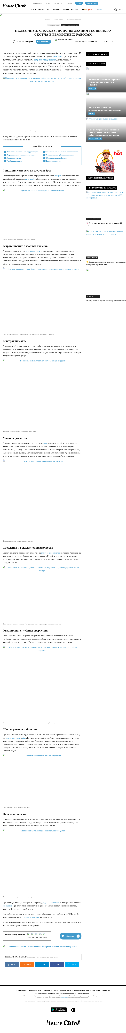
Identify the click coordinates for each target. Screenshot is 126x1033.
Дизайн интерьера (93, 219)
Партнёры (96, 990)
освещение (7, 906)
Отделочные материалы (69, 25)
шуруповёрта (30, 179)
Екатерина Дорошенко (88, 42)
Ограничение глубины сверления (58, 155)
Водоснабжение (93, 296)
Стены (91, 113)
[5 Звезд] (45, 936)
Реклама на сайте (51, 990)
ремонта (57, 56)
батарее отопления (31, 917)
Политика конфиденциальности (66, 993)
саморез (57, 176)
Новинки (74, 9)
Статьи (33, 9)
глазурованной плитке (50, 553)
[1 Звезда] (29, 936)
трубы (45, 903)
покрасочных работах (45, 59)
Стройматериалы (53, 25)
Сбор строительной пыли (55, 158)
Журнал (79, 3)
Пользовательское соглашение (45, 993)
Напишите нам (35, 990)
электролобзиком (33, 251)
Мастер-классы (44, 9)
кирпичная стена (13, 738)
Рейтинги (56, 9)
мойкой (55, 903)
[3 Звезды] (37, 936)
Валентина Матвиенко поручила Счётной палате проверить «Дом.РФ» (104, 82)
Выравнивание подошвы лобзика (20, 155)
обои (24, 738)
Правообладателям (83, 993)
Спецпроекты (57, 3)
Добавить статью (92, 3)
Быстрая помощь (13, 158)
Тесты (48, 3)
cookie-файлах (64, 997)
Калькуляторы (37, 3)
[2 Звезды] (33, 936)
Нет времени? (43, 42)
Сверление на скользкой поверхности (60, 152)
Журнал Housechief (81, 990)
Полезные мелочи (52, 161)
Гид (86, 9)
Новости (92, 88)
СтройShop (69, 3)
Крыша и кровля (95, 138)
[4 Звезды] (41, 936)
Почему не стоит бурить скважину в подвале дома (106, 301)
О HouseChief (21, 990)
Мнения (66, 9)
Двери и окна (92, 257)
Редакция (106, 990)
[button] (116, 10)
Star (98, 9)
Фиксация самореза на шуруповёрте (21, 152)
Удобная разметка (13, 161)
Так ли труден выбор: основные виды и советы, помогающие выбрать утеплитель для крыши (103, 132)
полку (44, 443)
